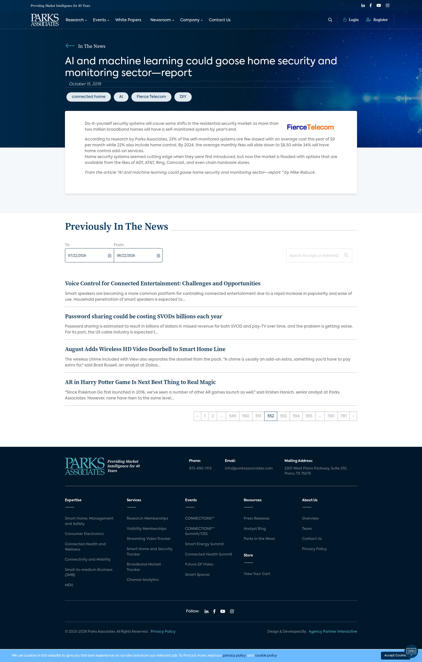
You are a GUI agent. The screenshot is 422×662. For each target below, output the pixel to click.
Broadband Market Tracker (144, 567)
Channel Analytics (143, 580)
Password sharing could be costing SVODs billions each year (143, 316)
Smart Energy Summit (204, 544)
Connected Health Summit (208, 554)
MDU (69, 585)
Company (190, 20)
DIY (183, 97)
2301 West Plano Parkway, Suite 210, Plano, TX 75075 (316, 471)
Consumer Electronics (84, 534)
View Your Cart (257, 574)
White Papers (128, 20)
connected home (89, 97)
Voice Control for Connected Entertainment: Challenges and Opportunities (163, 283)
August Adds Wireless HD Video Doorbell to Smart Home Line (145, 349)
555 (309, 416)
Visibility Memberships (147, 529)
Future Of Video (199, 564)
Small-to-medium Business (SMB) (89, 572)
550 (245, 416)
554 (296, 416)
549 (232, 416)
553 (283, 416)
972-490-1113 (200, 468)
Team (307, 529)
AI (121, 97)
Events (99, 20)
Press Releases (257, 518)
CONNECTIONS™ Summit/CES (199, 531)
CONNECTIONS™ (199, 518)
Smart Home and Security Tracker (149, 551)
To (67, 245)
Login (353, 19)
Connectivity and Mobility (88, 559)
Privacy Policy (314, 549)
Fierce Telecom (151, 97)
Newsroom (160, 20)
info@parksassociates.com (249, 468)
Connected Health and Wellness (85, 547)
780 (331, 416)
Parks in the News (259, 539)
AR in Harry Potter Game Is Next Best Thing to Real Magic (140, 382)
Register (380, 19)
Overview (310, 518)
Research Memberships (147, 518)
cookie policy (266, 655)
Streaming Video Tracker (149, 539)
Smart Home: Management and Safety (89, 521)
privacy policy (234, 655)
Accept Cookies (395, 655)
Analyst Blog (255, 529)
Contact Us (220, 20)
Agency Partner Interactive (333, 631)
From (119, 245)
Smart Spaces (197, 575)
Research (75, 20)
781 (344, 416)
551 (258, 416)
